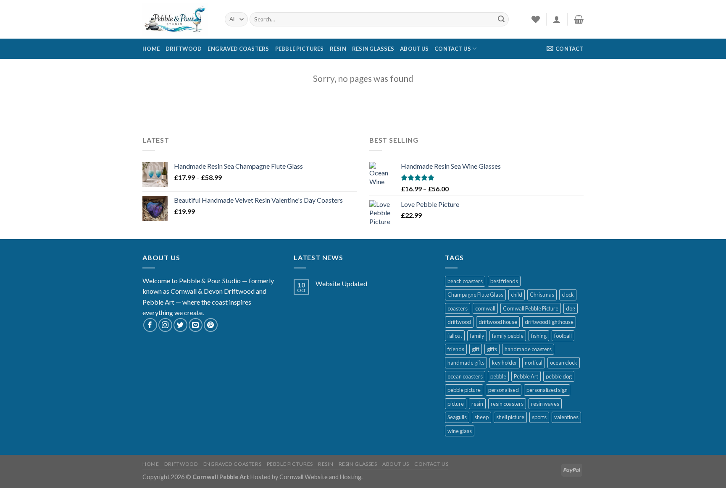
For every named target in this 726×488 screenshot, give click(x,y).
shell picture (510, 417)
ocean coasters (465, 376)
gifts (492, 349)
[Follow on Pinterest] (211, 325)
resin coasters (507, 403)
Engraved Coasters (238, 48)
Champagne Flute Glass (475, 294)
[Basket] (579, 19)
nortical (533, 362)
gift (475, 349)
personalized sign (547, 389)
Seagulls (457, 417)
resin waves (545, 403)
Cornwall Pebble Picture (530, 308)
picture (455, 403)
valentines (566, 417)
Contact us (452, 48)
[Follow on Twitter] (180, 325)
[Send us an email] (196, 325)
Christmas (542, 294)
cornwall (485, 308)
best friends (504, 281)
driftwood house (498, 321)
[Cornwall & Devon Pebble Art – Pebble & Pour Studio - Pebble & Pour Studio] (177, 19)
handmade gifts (465, 362)
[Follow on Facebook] (150, 325)
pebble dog (559, 376)
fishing (539, 335)
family (477, 335)
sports (539, 417)
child (516, 294)
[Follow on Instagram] (165, 325)
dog (570, 308)
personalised (503, 389)
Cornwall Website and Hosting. (321, 476)
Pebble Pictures (299, 48)
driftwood (459, 321)
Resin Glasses (373, 48)
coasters (457, 308)
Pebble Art (526, 376)
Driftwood (184, 48)
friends (455, 349)
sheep (481, 417)
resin (477, 403)
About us (414, 48)
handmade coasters (528, 349)
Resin (338, 48)
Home (151, 48)
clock (568, 294)
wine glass (459, 431)
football (563, 335)
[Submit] (501, 19)
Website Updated (341, 283)
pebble (498, 376)
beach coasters (465, 281)
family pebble (507, 335)
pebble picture (464, 389)
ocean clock (563, 362)
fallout (454, 335)
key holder (504, 362)
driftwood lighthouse (549, 321)
